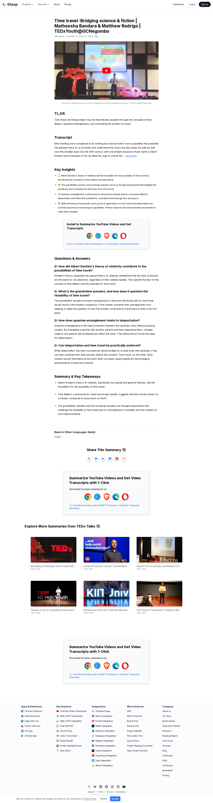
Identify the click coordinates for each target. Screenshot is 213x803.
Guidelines (120, 792)
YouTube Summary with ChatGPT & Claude (94, 505)
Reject (104, 798)
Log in (192, 4)
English (57, 437)
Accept (115, 798)
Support (91, 792)
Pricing (67, 4)
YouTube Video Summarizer (89, 244)
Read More (131, 155)
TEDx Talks (93, 36)
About (57, 4)
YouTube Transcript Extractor (124, 244)
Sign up (204, 4)
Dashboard (178, 4)
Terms (100, 792)
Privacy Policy (89, 798)
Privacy (110, 792)
